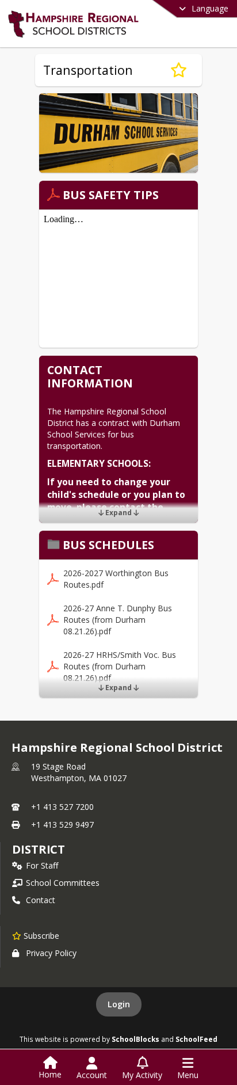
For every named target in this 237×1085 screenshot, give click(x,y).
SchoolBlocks (135, 1039)
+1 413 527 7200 (62, 806)
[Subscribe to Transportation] (178, 70)
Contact (40, 899)
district (38, 849)
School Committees (63, 882)
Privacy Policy (51, 952)
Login (119, 1004)
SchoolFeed (196, 1039)
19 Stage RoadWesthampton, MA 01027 (79, 772)
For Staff (42, 865)
